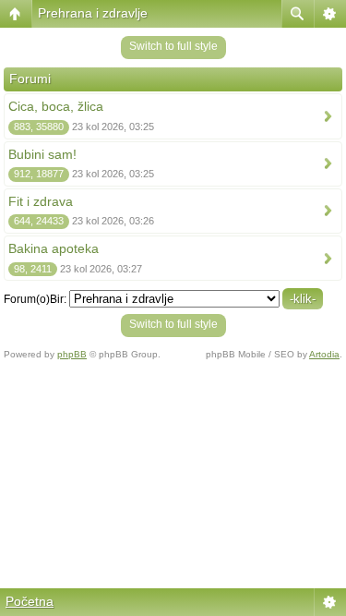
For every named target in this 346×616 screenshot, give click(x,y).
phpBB (72, 354)
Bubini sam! (42, 154)
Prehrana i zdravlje (93, 13)
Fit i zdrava (40, 201)
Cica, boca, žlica (55, 106)
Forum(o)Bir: (35, 299)
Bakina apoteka (53, 248)
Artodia (324, 354)
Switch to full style (173, 46)
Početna (30, 601)
